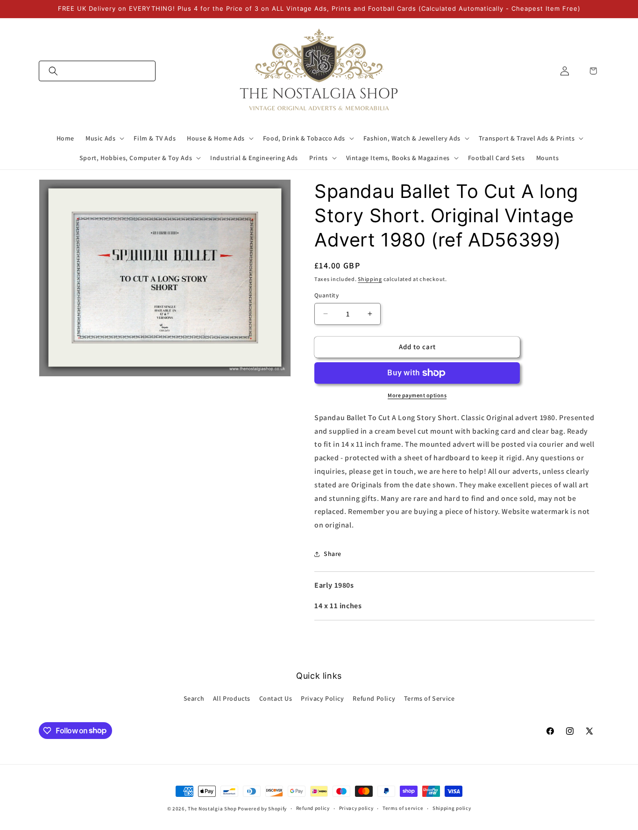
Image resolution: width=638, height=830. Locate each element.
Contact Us (275, 698)
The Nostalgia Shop (212, 808)
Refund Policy (374, 698)
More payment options (417, 395)
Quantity (326, 295)
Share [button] (332, 553)
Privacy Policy (322, 698)
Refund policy (313, 808)
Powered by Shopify (262, 808)
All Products (231, 698)
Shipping (370, 278)
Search (194, 698)
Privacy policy (356, 808)
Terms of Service (429, 698)
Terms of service (403, 808)
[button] (97, 71)
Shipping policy (451, 808)
